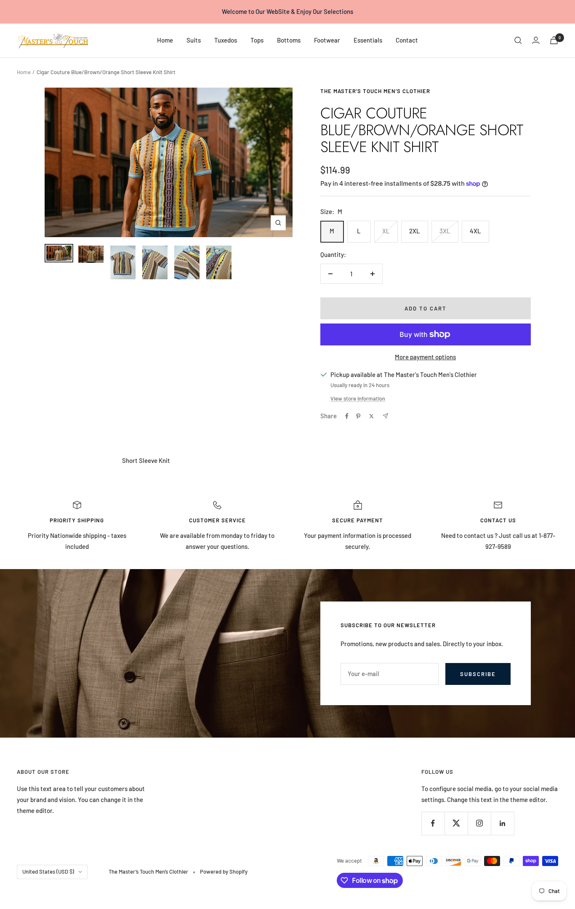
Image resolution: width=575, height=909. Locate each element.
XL (386, 231)
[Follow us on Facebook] (433, 823)
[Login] (536, 40)
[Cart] (554, 40)
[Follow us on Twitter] (456, 823)
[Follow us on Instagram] (479, 823)
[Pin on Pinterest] (358, 416)
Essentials (368, 40)
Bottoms (289, 40)
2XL (414, 231)
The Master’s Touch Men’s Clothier (375, 91)
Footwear (327, 40)
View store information (357, 398)
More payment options (425, 357)
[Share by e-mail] (385, 416)
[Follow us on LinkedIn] (502, 823)
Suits (193, 40)
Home (165, 40)
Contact (407, 40)
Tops (257, 40)
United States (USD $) (48, 871)
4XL (475, 231)
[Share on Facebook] (347, 416)
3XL (444, 231)
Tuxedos (225, 40)
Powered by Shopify (224, 871)
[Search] (518, 40)
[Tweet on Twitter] (371, 416)
